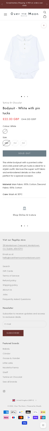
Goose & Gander (11, 358)
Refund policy (9, 280)
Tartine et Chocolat (12, 377)
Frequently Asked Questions (17, 299)
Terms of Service (11, 275)
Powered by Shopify (34, 406)
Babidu (6, 348)
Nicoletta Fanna (11, 367)
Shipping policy (10, 285)
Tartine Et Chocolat (12, 102)
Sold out (24, 153)
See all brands (10, 381)
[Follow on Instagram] (4, 391)
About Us (7, 289)
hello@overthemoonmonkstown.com (21, 257)
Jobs (5, 294)
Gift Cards (8, 271)
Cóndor (6, 353)
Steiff (5, 372)
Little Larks (8, 363)
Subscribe (13, 333)
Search (6, 266)
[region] (24, 214)
